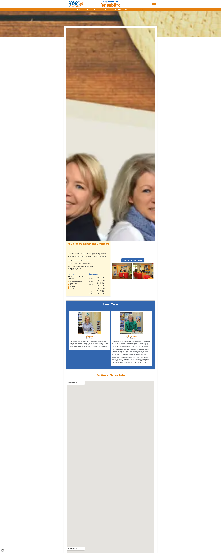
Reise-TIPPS (118, 9)
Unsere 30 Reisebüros (107, 9)
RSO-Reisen (79, 9)
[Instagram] (153, 4)
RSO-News (127, 9)
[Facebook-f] (155, 4)
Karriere (135, 9)
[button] (2, 550)
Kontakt (142, 9)
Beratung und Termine (92, 9)
